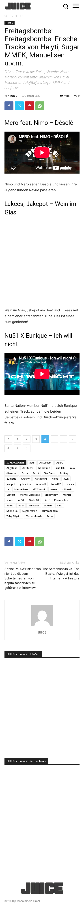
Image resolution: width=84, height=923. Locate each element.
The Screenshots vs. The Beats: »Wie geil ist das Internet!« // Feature (61, 573)
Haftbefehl (40, 478)
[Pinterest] (29, 105)
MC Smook (39, 489)
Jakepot (10, 484)
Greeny (25, 478)
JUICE (13, 95)
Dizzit (25, 473)
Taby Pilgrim (13, 516)
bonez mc (44, 468)
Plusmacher (61, 500)
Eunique (11, 478)
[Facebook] (8, 105)
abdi (31, 462)
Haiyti (55, 478)
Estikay (64, 473)
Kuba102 (56, 484)
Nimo (9, 500)
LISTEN (19, 16)
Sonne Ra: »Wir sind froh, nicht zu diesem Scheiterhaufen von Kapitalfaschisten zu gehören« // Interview (22, 578)
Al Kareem (45, 462)
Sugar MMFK (29, 510)
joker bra (25, 484)
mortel (67, 494)
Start (7, 16)
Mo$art (10, 494)
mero (53, 489)
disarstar (11, 473)
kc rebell (41, 484)
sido (59, 505)
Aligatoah (11, 468)
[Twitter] (19, 105)
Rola (21, 505)
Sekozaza (33, 505)
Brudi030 (60, 468)
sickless (48, 505)
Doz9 (36, 473)
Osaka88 (34, 500)
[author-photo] (42, 626)
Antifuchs (27, 468)
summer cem (50, 510)
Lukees (70, 484)
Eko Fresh (49, 473)
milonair (67, 489)
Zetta (50, 516)
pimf (46, 500)
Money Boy (51, 494)
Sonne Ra (11, 510)
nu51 (21, 500)
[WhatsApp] (39, 105)
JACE (66, 478)
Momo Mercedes (30, 494)
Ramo (9, 505)
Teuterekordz (34, 516)
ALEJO (59, 462)
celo (72, 468)
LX (7, 489)
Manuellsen (21, 489)
